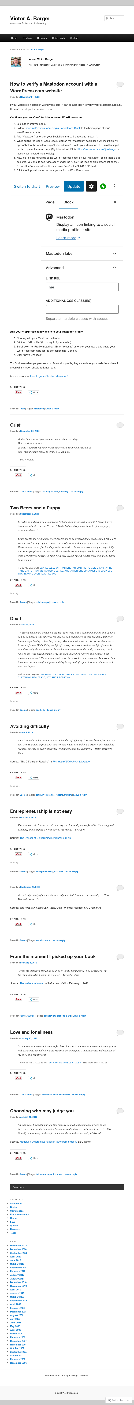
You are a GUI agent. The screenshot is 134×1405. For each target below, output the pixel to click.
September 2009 (18, 1300)
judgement (41, 1174)
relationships (42, 602)
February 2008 (17, 1337)
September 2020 (18, 1253)
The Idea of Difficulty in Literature (71, 761)
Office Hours (58, 38)
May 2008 (15, 1326)
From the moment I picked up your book (53, 956)
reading (59, 794)
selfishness (64, 1094)
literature (50, 794)
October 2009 (17, 1296)
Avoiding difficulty (29, 726)
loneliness (47, 1094)
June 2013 (15, 1260)
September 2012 (18, 1267)
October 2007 (17, 1348)
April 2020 (15, 1256)
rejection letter (54, 1174)
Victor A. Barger (30, 18)
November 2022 (18, 1245)
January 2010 (17, 1293)
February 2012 (17, 1271)
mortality (63, 491)
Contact (74, 38)
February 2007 (17, 1359)
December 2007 (18, 1341)
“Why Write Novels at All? (64, 1062)
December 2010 (18, 1282)
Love (22, 491)
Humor (23, 1015)
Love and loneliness (31, 1032)
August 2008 (16, 1315)
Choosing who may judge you (42, 1110)
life (44, 709)
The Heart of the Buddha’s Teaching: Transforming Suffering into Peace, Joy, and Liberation (62, 676)
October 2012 (17, 1263)
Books (13, 1207)
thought (68, 794)
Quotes (29, 491)
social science (43, 940)
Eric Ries (58, 871)
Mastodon (39, 408)
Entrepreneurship (19, 1214)
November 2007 (18, 1344)
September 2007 (18, 1351)
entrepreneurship (44, 871)
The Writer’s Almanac (32, 983)
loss (56, 491)
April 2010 (15, 1289)
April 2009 (15, 1304)
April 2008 (15, 1329)
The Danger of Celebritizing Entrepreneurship (45, 838)
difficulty (40, 794)
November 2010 (18, 1285)
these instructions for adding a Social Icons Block (53, 128)
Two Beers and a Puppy (35, 507)
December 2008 (18, 1311)
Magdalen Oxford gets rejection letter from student (48, 1141)
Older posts (19, 1187)
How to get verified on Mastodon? (49, 376)
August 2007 (16, 1355)
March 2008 (16, 1333)
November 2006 (18, 1362)
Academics (16, 1203)
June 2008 (15, 1322)
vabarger (110, 149)
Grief (15, 425)
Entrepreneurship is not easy (41, 811)
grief (51, 491)
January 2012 (17, 1274)
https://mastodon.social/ (90, 149)
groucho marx (64, 1015)
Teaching (27, 38)
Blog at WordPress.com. (67, 1392)
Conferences (17, 1210)
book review (50, 1015)
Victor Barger (37, 49)
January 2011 (17, 1278)
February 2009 (17, 1308)
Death (16, 618)
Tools (22, 408)
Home (14, 38)
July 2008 (15, 1318)
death (44, 491)
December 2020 (18, 1249)
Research (42, 38)
